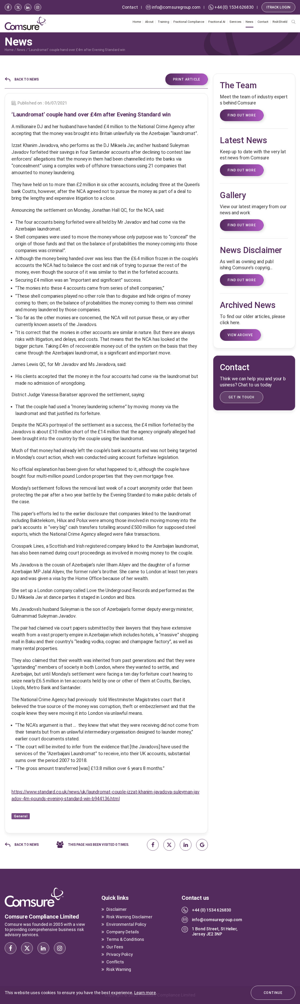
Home (137, 21)
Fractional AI (216, 21)
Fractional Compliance (188, 21)
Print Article (186, 79)
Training (163, 21)
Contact (263, 21)
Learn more (145, 992)
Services (235, 21)
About (149, 21)
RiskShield (280, 21)
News (249, 21)
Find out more (242, 280)
